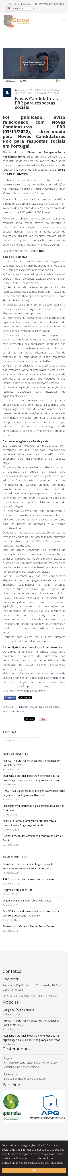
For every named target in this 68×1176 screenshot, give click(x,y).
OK (34, 1170)
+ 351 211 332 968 (21, 3)
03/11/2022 (16, 131)
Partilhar (10, 697)
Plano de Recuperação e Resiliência (38, 706)
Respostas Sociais (13, 711)
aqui (41, 250)
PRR (14, 706)
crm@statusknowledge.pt (51, 3)
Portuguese (17, 8)
